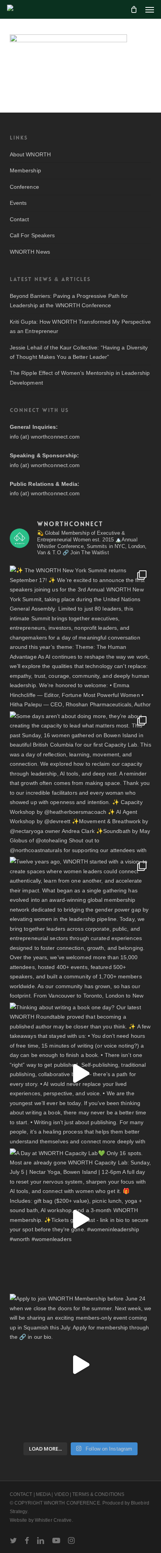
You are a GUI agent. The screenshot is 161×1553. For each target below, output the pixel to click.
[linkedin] (41, 1540)
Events (18, 203)
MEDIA (43, 1494)
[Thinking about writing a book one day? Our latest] (81, 1074)
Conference (24, 187)
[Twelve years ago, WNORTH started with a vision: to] (81, 928)
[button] (149, 9)
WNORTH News (30, 252)
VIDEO (61, 1494)
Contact (19, 219)
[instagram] (71, 1540)
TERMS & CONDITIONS (98, 1494)
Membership (25, 170)
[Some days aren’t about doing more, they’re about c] (81, 782)
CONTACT (21, 1494)
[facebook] (27, 1540)
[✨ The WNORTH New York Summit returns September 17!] (81, 637)
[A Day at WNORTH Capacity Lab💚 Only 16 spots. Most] (81, 1219)
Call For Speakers (32, 235)
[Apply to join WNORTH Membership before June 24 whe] (81, 1365)
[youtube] (56, 1540)
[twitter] (13, 1540)
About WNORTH (30, 154)
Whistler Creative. (54, 1520)
